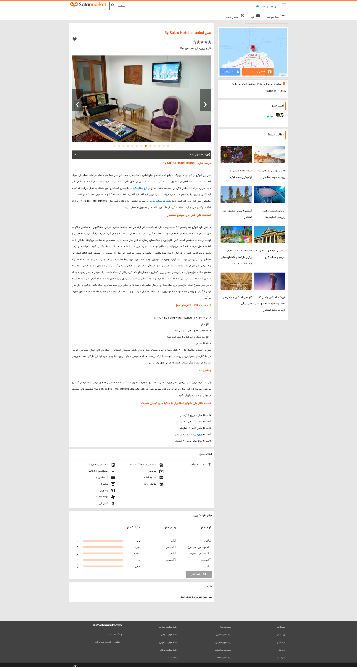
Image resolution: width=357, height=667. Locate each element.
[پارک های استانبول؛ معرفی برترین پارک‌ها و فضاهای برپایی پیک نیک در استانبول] (236, 228)
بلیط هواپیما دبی (223, 635)
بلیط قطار (281, 642)
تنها (206, 567)
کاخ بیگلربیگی (140, 188)
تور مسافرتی (280, 635)
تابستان (169, 547)
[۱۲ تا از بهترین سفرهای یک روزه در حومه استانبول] (269, 148)
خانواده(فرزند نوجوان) (198, 554)
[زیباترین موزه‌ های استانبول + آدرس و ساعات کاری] (269, 228)
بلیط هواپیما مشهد (223, 650)
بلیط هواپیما (225, 627)
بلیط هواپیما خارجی (168, 642)
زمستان (169, 560)
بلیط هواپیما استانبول (167, 627)
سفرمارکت (280, 627)
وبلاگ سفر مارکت (114, 634)
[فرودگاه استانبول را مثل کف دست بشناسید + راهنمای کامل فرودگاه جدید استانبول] (269, 275)
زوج (206, 541)
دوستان (204, 560)
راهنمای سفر (171, 658)
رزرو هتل (281, 650)
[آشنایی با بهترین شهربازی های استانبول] (236, 188)
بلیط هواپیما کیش (223, 642)
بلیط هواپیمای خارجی (160, 201)
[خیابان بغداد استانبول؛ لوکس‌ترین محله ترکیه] (236, 148)
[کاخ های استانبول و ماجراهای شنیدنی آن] (236, 275)
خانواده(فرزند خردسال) (198, 547)
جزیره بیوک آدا (195, 435)
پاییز (171, 554)
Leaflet (283, 74)
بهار (171, 541)
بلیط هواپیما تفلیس (222, 658)
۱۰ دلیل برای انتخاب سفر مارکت (108, 642)
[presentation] (205, 100)
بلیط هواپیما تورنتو (168, 650)
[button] (168, 146)
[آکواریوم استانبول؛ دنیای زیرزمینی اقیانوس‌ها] (269, 188)
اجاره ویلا (281, 658)
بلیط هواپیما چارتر (169, 635)
